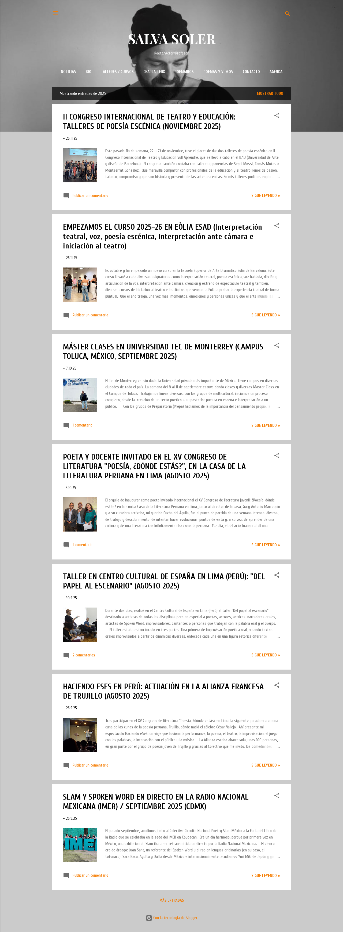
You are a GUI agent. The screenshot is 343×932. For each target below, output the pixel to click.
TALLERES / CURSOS (117, 72)
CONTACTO (251, 72)
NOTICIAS (68, 72)
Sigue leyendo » (265, 195)
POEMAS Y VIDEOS (218, 72)
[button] (277, 116)
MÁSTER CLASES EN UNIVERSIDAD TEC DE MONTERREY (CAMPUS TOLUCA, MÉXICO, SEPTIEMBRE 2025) (163, 351)
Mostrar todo (270, 93)
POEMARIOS (184, 72)
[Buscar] (287, 14)
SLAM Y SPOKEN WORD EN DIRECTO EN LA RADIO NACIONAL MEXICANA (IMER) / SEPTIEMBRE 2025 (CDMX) (156, 801)
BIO (88, 72)
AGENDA (276, 72)
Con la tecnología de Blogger (174, 918)
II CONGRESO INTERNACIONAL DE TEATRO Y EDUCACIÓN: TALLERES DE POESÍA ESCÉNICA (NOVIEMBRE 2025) (149, 121)
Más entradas (171, 900)
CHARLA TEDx (154, 72)
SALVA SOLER (171, 39)
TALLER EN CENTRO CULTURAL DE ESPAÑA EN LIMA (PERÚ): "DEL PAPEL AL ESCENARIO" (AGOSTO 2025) (164, 581)
